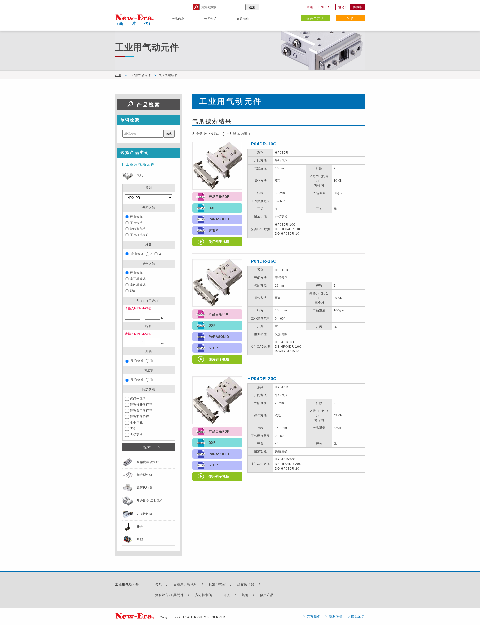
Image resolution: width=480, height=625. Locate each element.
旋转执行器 (245, 584)
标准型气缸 (217, 584)
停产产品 (267, 595)
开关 (227, 595)
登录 (350, 18)
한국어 (343, 7)
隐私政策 (336, 617)
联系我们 (314, 617)
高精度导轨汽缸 (186, 584)
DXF (212, 208)
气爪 (158, 584)
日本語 (308, 7)
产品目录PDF (219, 197)
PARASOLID (219, 219)
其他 (245, 595)
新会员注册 (315, 18)
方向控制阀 (203, 595)
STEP (213, 230)
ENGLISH (325, 7)
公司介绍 (210, 18)
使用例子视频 (219, 242)
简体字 (357, 7)
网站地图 (358, 617)
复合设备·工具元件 (169, 595)
